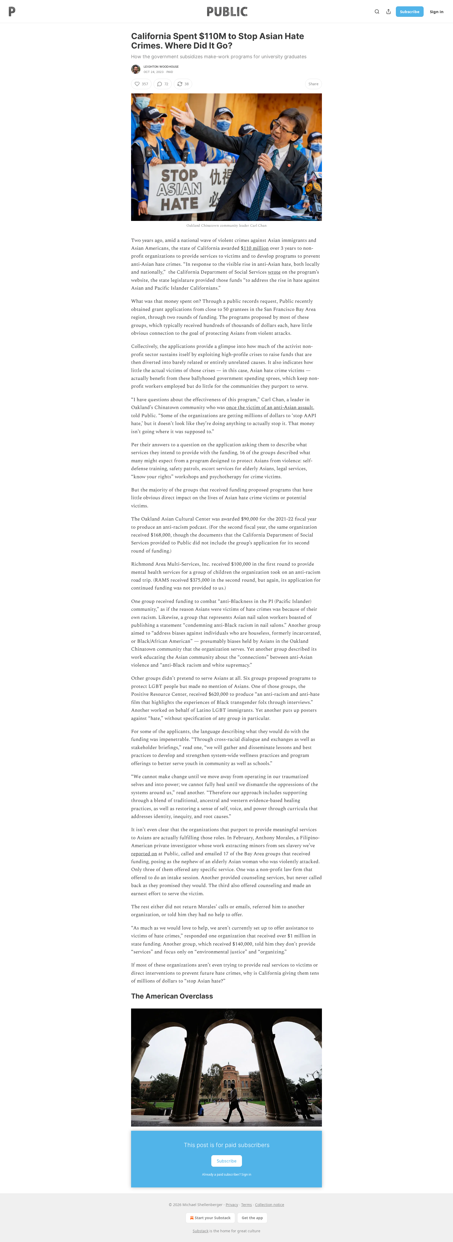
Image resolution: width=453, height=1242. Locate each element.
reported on (144, 854)
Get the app (252, 1217)
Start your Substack (213, 1217)
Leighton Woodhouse (161, 66)
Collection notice (269, 1204)
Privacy (232, 1204)
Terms (246, 1204)
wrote (274, 272)
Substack (200, 1230)
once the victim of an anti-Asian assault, (270, 407)
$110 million (255, 248)
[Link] (124, 996)
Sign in (437, 11)
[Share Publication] (388, 11)
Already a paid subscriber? (226, 1174)
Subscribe (409, 11)
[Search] (377, 11)
